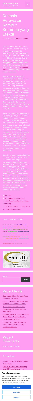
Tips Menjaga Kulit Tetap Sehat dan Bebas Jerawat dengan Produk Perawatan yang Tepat (16, 317)
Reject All (16, 397)
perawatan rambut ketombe (15, 198)
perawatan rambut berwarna (23, 231)
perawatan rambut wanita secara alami (18, 233)
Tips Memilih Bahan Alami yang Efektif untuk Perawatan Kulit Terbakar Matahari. (14, 324)
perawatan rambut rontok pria (20, 243)
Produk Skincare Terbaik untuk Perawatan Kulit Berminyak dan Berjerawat (14, 309)
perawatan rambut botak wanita (9, 224)
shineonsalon (10, 3)
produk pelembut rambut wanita (12, 238)
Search (5, 276)
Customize (16, 392)
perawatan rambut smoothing (11, 240)
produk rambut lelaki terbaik (14, 236)
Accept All (16, 387)
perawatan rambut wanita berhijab (18, 229)
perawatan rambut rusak (12, 231)
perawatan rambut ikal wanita (8, 243)
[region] (16, 385)
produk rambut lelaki (7, 233)
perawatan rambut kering (8, 226)
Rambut (8, 195)
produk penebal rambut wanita (19, 226)
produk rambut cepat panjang (21, 224)
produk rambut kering (22, 240)
